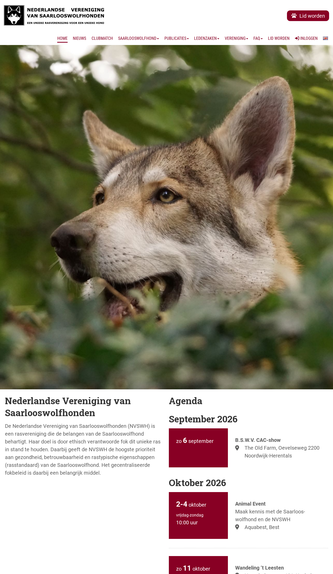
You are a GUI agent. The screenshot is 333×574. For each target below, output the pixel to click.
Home (62, 38)
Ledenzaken (205, 38)
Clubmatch (102, 38)
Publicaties (175, 38)
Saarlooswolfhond (137, 38)
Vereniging (235, 38)
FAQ (256, 38)
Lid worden (279, 38)
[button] (325, 38)
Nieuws (79, 38)
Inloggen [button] (308, 38)
